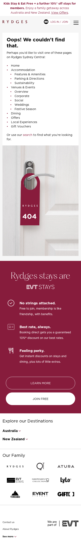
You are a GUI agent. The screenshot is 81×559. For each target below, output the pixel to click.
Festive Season (25, 109)
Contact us (8, 522)
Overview (21, 91)
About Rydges (10, 529)
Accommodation (23, 70)
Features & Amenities (30, 74)
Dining (16, 113)
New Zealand (13, 439)
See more (8, 536)
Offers (15, 117)
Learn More (41, 383)
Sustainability (24, 83)
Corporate (22, 96)
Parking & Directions (29, 78)
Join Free (40, 399)
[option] (39, 8)
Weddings (22, 104)
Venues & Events (23, 87)
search (27, 135)
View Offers (59, 12)
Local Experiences (24, 122)
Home (15, 65)
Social (19, 100)
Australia (10, 431)
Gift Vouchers (21, 126)
